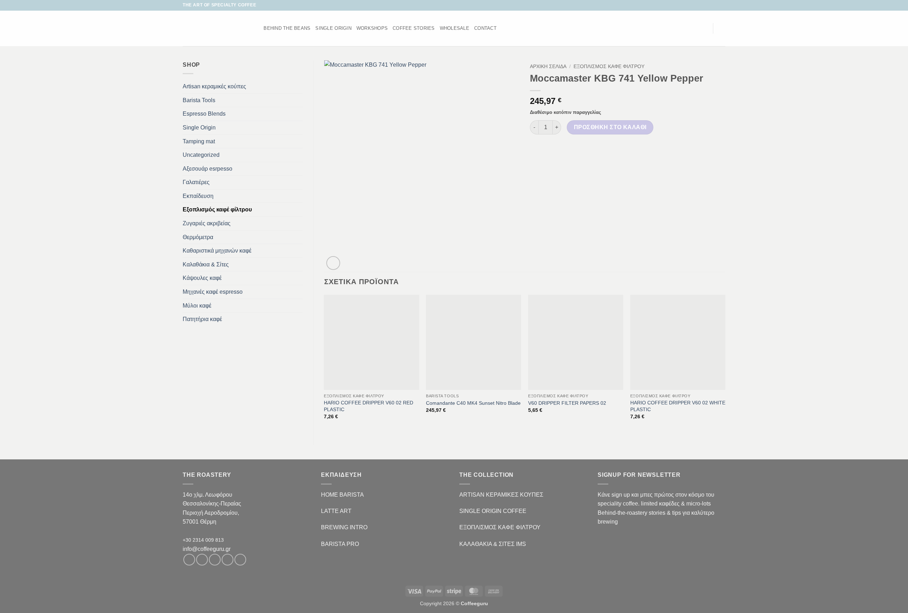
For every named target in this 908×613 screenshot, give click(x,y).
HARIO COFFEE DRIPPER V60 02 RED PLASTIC (368, 406)
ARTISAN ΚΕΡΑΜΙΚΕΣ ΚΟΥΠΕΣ (501, 495)
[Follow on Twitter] (708, 5)
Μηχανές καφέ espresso (213, 292)
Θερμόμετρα (198, 237)
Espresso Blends (204, 114)
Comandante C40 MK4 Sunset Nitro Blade (473, 403)
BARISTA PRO (340, 544)
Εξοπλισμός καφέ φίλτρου (217, 209)
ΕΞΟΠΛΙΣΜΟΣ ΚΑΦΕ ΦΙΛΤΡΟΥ (500, 527)
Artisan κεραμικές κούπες (214, 86)
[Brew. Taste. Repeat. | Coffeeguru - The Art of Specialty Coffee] (213, 28)
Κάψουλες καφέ (202, 278)
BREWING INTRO (344, 527)
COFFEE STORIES (414, 28)
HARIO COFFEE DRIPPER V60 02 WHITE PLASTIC (677, 406)
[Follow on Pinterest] (240, 559)
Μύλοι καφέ (197, 306)
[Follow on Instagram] (701, 5)
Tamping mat (199, 141)
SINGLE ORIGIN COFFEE (492, 511)
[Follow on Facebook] (695, 5)
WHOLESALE (454, 28)
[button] (704, 28)
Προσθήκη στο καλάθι (610, 127)
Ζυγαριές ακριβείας (207, 223)
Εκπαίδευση (198, 196)
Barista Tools (199, 100)
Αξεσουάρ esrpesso (207, 169)
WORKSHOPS (372, 28)
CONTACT (485, 28)
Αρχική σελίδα (548, 66)
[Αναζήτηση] (256, 28)
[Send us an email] (715, 5)
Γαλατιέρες (196, 182)
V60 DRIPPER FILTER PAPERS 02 (567, 403)
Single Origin (199, 128)
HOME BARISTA (342, 495)
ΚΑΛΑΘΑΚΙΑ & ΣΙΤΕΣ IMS (492, 544)
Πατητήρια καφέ (202, 319)
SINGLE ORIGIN (333, 28)
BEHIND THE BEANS (287, 28)
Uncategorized (201, 155)
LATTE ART (336, 511)
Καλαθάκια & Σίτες (206, 264)
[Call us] (722, 5)
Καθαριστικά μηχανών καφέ (217, 251)
